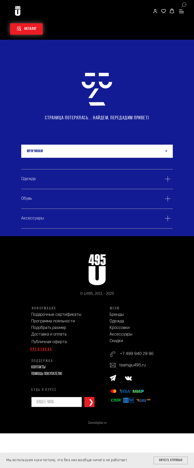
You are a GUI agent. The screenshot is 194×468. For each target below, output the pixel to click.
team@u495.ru (132, 365)
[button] (155, 11)
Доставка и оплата (48, 334)
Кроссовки (120, 328)
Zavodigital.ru (97, 423)
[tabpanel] (97, 197)
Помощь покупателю (46, 374)
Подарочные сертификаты (56, 315)
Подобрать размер (48, 328)
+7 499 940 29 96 (137, 354)
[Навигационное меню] (181, 11)
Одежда (117, 321)
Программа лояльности (53, 321)
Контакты (38, 367)
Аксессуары (121, 334)
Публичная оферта (49, 342)
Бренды (117, 315)
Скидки (116, 341)
